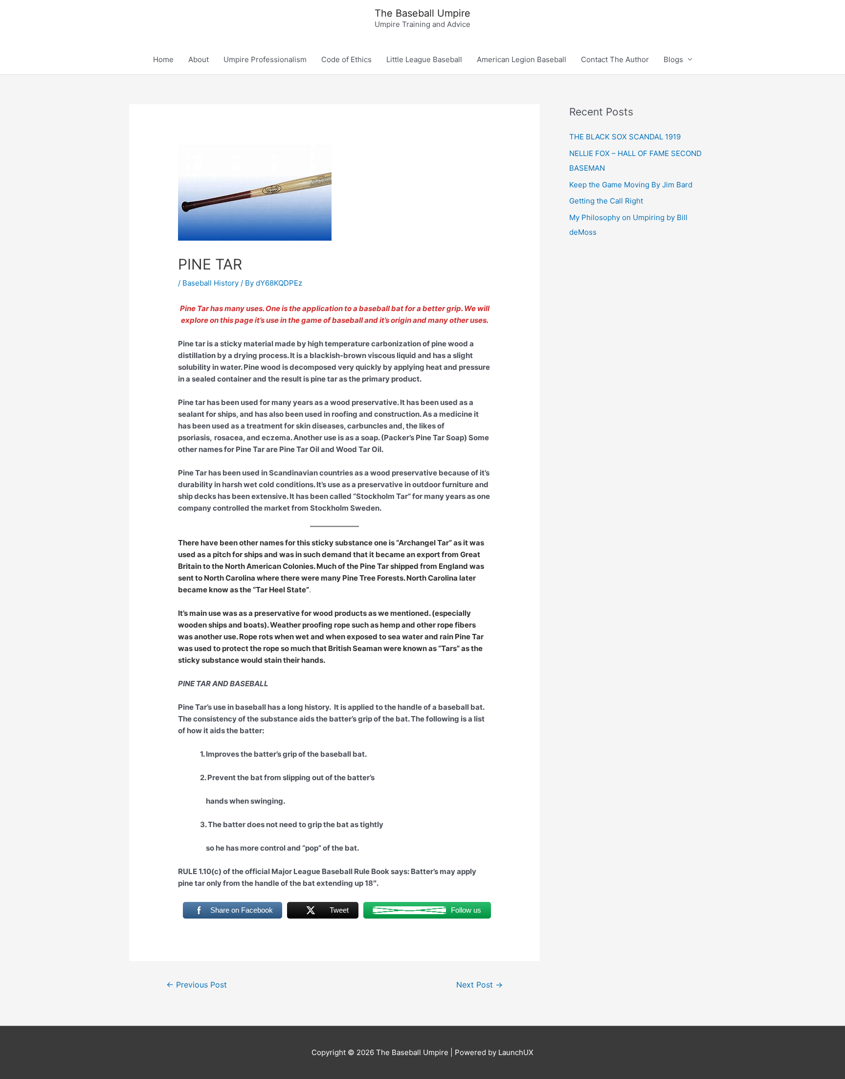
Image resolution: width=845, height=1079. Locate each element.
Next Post (479, 984)
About (198, 59)
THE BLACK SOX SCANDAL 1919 (625, 136)
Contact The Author (615, 59)
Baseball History (210, 283)
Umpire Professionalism (265, 59)
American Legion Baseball (521, 59)
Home (163, 59)
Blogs (673, 59)
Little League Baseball (424, 59)
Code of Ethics (346, 59)
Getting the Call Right (606, 200)
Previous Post (196, 984)
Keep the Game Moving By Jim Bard (630, 184)
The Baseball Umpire (422, 13)
